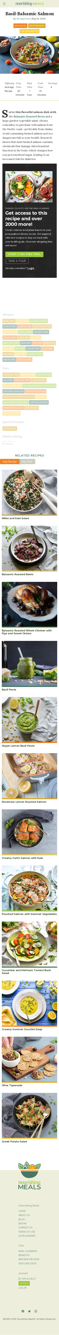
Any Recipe (10, 461)
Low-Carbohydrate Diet (15, 402)
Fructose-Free (22, 380)
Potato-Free (9, 326)
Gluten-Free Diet (12, 386)
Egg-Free (8, 354)
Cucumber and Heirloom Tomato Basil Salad (26, 972)
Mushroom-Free (38, 321)
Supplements (27, 1236)
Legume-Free (33, 349)
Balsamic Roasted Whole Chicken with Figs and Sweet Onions (27, 632)
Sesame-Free (9, 338)
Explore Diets (27, 1263)
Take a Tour (17, 260)
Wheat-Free (9, 360)
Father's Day (9, 428)
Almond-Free (24, 326)
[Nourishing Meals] (29, 4)
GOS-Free (8, 380)
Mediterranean (37, 26)
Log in (22, 1288)
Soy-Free (35, 338)
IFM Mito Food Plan (35, 391)
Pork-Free (50, 343)
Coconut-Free (35, 354)
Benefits (23, 1255)
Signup (24, 1283)
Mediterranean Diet (13, 408)
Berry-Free (9, 321)
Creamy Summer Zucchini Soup (22, 1029)
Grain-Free (47, 349)
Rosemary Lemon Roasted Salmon (24, 801)
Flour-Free (22, 321)
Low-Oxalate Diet (39, 402)
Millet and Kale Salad (15, 518)
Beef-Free (8, 349)
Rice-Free (37, 343)
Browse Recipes (28, 1259)
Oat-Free (20, 349)
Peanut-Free (25, 332)
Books (22, 1223)
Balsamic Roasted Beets (29, 116)
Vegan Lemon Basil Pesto (18, 745)
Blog (21, 1219)
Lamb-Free (23, 338)
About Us (24, 1215)
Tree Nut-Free (24, 360)
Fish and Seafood (29, 31)
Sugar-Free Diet (11, 413)
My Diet (27, 461)
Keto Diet (41, 397)
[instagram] (35, 1311)
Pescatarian (32, 408)
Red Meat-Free (41, 332)
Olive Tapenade (12, 1085)
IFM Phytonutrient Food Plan (18, 397)
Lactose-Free (44, 375)
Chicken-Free (10, 332)
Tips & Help (29, 1278)
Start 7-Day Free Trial (24, 254)
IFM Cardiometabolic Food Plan (39, 386)
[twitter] (29, 1311)
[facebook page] (23, 1311)
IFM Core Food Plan (13, 391)
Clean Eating (39, 380)
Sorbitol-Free (28, 375)
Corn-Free (20, 354)
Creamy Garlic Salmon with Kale (22, 857)
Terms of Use (26, 1231)
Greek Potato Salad (14, 1141)
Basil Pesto (9, 689)
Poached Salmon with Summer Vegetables (29, 914)
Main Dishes (20, 26)
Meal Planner (27, 1251)
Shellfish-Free (11, 343)
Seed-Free (26, 343)
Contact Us (25, 1227)
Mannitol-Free (10, 375)
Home (22, 1211)
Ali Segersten (23, 18)
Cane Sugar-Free (42, 326)
